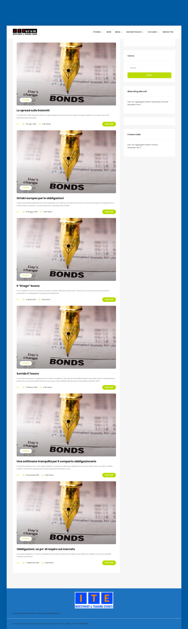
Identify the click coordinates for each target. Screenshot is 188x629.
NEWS (109, 32)
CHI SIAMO (152, 32)
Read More (109, 124)
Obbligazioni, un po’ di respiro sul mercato (46, 549)
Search (149, 75)
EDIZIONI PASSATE (134, 32)
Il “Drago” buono (28, 286)
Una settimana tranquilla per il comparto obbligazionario (56, 461)
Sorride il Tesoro (28, 373)
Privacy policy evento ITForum (48, 613)
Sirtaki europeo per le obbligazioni (40, 198)
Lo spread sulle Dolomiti (33, 110)
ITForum (25, 100)
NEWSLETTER (168, 32)
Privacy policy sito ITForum (23, 613)
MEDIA (117, 32)
